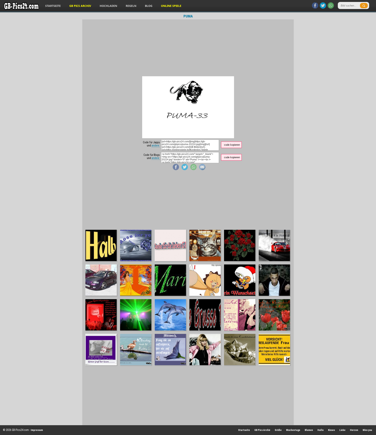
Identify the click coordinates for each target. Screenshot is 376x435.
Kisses (331, 430)
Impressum (37, 430)
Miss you (367, 430)
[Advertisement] (188, 47)
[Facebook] (315, 7)
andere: (156, 145)
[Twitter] (323, 7)
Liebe (342, 430)
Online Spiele (171, 6)
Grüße (278, 430)
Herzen (354, 430)
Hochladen (108, 6)
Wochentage (293, 430)
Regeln (131, 6)
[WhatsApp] (331, 7)
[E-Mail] (202, 169)
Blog (148, 6)
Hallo (320, 430)
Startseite (53, 6)
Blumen (309, 430)
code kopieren (232, 144)
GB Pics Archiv (80, 6)
